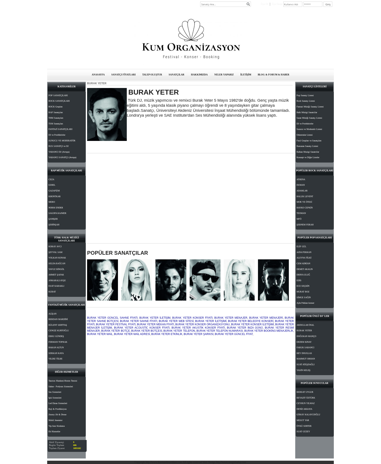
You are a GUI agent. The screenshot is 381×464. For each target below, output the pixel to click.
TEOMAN (301, 213)
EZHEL (52, 185)
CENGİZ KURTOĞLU (59, 330)
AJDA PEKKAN (304, 252)
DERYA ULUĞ (303, 274)
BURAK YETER (304, 330)
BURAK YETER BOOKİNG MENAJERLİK (268, 330)
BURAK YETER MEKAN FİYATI (155, 324)
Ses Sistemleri (55, 392)
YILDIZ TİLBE (55, 358)
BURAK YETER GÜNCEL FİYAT (234, 334)
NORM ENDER (56, 207)
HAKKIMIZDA (199, 74)
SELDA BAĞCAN (57, 263)
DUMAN (301, 185)
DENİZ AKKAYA (304, 409)
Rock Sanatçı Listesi (306, 101)
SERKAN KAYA (56, 353)
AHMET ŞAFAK (56, 274)
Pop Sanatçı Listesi (305, 95)
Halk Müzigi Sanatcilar (307, 112)
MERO (52, 202)
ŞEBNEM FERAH (305, 224)
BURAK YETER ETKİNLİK (166, 334)
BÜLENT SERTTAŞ (58, 325)
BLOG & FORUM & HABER (273, 74)
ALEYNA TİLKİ (304, 257)
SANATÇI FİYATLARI (123, 74)
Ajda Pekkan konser (305, 303)
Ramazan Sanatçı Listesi (307, 146)
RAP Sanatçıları (56, 112)
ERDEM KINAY (304, 342)
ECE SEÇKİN (303, 286)
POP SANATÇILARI (58, 95)
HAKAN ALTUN (56, 347)
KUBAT (52, 291)
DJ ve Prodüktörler (57, 135)
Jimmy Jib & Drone (57, 414)
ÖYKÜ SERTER (304, 426)
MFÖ (299, 219)
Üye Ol (264, 4)
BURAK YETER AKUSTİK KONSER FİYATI (198, 327)
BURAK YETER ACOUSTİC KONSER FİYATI (142, 327)
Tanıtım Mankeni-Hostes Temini (63, 381)
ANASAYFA (98, 74)
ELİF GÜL (301, 246)
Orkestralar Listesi (305, 135)
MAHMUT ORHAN (306, 358)
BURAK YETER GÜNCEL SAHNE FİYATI (112, 317)
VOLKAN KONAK (57, 257)
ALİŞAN (52, 313)
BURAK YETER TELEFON (179, 330)
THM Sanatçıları (56, 118)
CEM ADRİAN (303, 263)
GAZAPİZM (54, 190)
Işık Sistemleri (55, 398)
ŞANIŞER (53, 219)
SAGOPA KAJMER (57, 213)
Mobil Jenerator (55, 420)
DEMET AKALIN (305, 269)
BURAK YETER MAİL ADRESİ (132, 334)
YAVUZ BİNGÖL (56, 269)
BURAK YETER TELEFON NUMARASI (219, 330)
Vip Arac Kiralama (57, 426)
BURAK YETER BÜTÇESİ (146, 330)
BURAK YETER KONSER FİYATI (192, 317)
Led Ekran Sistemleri (58, 403)
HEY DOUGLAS (304, 353)
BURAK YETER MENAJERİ (266, 317)
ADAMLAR (302, 190)
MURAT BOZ (303, 291)
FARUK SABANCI (305, 347)
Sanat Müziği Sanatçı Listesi (309, 118)
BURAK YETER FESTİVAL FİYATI (116, 324)
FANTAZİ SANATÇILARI (60, 129)
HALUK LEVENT (305, 196)
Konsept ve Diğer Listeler (308, 157)
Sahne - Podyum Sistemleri (61, 386)
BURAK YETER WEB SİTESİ (176, 321)
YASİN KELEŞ (303, 370)
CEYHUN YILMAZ (306, 403)
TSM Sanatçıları (56, 123)
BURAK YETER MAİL (100, 334)
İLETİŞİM (245, 74)
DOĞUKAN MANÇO (306, 336)
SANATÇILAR (176, 74)
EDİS (299, 280)
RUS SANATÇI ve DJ (59, 146)
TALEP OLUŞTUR (152, 74)
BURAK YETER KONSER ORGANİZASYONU (202, 324)
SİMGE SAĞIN (304, 297)
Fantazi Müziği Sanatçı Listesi (310, 106)
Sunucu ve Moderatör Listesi (309, 129)
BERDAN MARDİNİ (58, 319)
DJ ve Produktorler (305, 123)
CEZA (51, 179)
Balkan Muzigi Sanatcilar (308, 152)
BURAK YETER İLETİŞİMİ (210, 321)
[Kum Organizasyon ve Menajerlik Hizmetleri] (190, 64)
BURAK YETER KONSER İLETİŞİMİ (252, 324)
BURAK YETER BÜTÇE (115, 330)
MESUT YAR (303, 420)
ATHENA (301, 179)
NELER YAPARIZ (224, 74)
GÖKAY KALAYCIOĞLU (308, 414)
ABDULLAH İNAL (305, 325)
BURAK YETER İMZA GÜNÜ (245, 327)
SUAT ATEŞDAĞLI (305, 364)
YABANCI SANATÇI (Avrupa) (62, 157)
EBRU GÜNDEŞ (56, 336)
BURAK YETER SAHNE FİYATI (138, 321)
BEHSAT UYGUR (305, 392)
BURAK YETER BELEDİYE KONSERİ (251, 321)
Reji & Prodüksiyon (58, 409)
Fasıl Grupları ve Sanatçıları (309, 140)
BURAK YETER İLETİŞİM (154, 317)
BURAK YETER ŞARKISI (198, 334)
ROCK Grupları (56, 106)
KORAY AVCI (55, 246)
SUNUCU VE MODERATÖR (62, 140)
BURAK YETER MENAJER (230, 317)
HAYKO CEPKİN (305, 207)
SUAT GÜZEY (303, 431)
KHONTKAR (55, 196)
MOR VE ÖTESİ (304, 202)
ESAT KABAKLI (56, 286)
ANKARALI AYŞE (57, 280)
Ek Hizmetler (54, 431)
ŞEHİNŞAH (54, 224)
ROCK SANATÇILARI (59, 101)
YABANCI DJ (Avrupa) (59, 152)
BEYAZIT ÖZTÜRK (306, 398)
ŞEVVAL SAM (55, 252)
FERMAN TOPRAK (58, 342)
